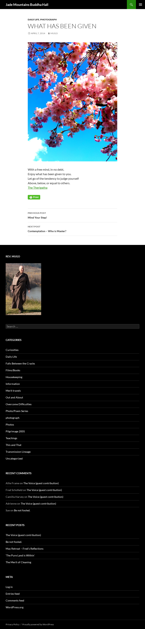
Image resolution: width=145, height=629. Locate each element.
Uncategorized (14, 458)
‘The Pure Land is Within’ (20, 555)
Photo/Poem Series (17, 411)
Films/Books (13, 370)
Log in (9, 586)
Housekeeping (14, 377)
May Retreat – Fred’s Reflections (24, 548)
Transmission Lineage (18, 451)
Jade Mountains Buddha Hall (27, 4)
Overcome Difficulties (19, 404)
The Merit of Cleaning (18, 562)
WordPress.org (14, 607)
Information (13, 383)
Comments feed (15, 600)
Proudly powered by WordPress (38, 624)
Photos (10, 424)
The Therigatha (37, 187)
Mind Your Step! (37, 215)
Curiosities (12, 349)
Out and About (14, 397)
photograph (48, 19)
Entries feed (13, 593)
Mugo (54, 33)
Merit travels (13, 390)
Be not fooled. (22, 510)
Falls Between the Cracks (20, 363)
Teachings (11, 438)
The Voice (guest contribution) (41, 483)
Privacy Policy (12, 624)
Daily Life (33, 19)
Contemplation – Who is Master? (47, 229)
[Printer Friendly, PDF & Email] (34, 197)
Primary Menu (140, 4)
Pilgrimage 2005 (15, 431)
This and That (13, 444)
